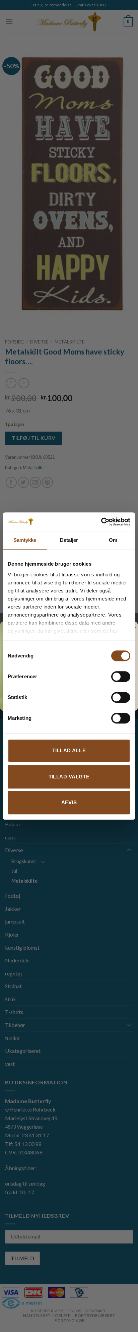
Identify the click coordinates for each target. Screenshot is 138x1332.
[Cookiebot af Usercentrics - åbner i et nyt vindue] (101, 521)
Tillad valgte (69, 776)
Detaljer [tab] (69, 540)
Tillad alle (69, 750)
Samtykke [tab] (25, 540)
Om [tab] (113, 540)
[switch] (120, 676)
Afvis (69, 802)
